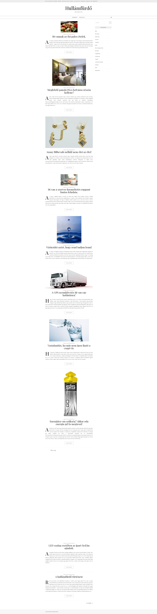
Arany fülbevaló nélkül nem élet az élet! (69, 152)
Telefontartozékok (99, 62)
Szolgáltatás (77, 1)
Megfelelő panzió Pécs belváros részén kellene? (69, 91)
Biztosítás (50, 1)
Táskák (96, 59)
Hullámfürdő (78, 8)
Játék (68, 1)
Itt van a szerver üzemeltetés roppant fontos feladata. (69, 191)
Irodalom (64, 1)
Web (91, 1)
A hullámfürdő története (69, 576)
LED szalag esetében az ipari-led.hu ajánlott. (69, 547)
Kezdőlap (74, 17)
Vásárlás (88, 1)
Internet (59, 1)
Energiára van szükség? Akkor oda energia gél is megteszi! (69, 423)
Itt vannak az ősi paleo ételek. (69, 36)
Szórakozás (83, 1)
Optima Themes (55, 611)
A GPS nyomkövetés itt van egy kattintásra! (69, 294)
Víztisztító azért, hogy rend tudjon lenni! (69, 247)
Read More (69, 52)
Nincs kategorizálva (69, 34)
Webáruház (95, 1)
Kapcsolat (82, 17)
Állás (46, 1)
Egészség (55, 1)
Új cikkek (89, 603)
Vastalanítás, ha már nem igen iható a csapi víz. (69, 347)
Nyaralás (71, 1)
